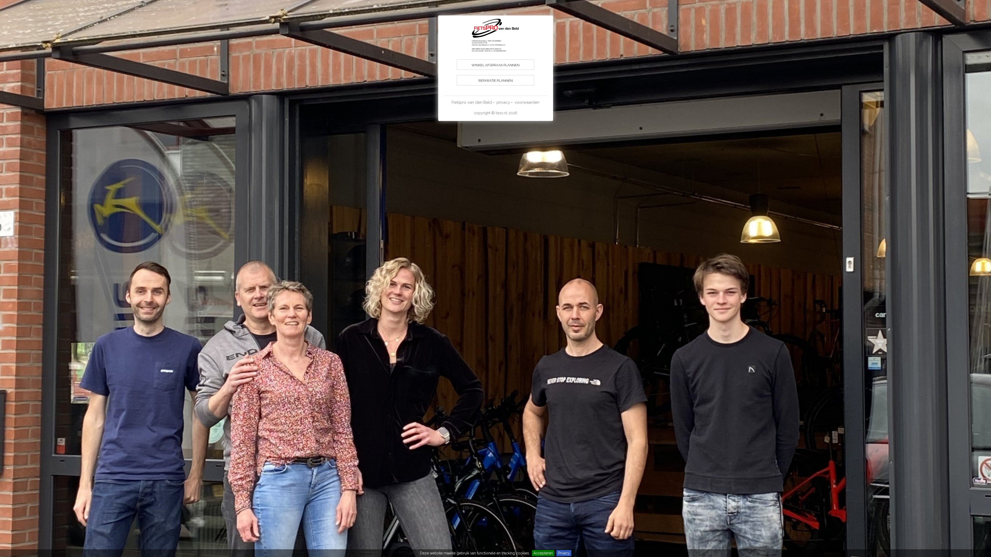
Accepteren (543, 553)
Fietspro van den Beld (472, 102)
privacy (503, 102)
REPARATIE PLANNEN (495, 81)
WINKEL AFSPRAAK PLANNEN (495, 65)
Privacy (564, 553)
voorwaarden (527, 102)
